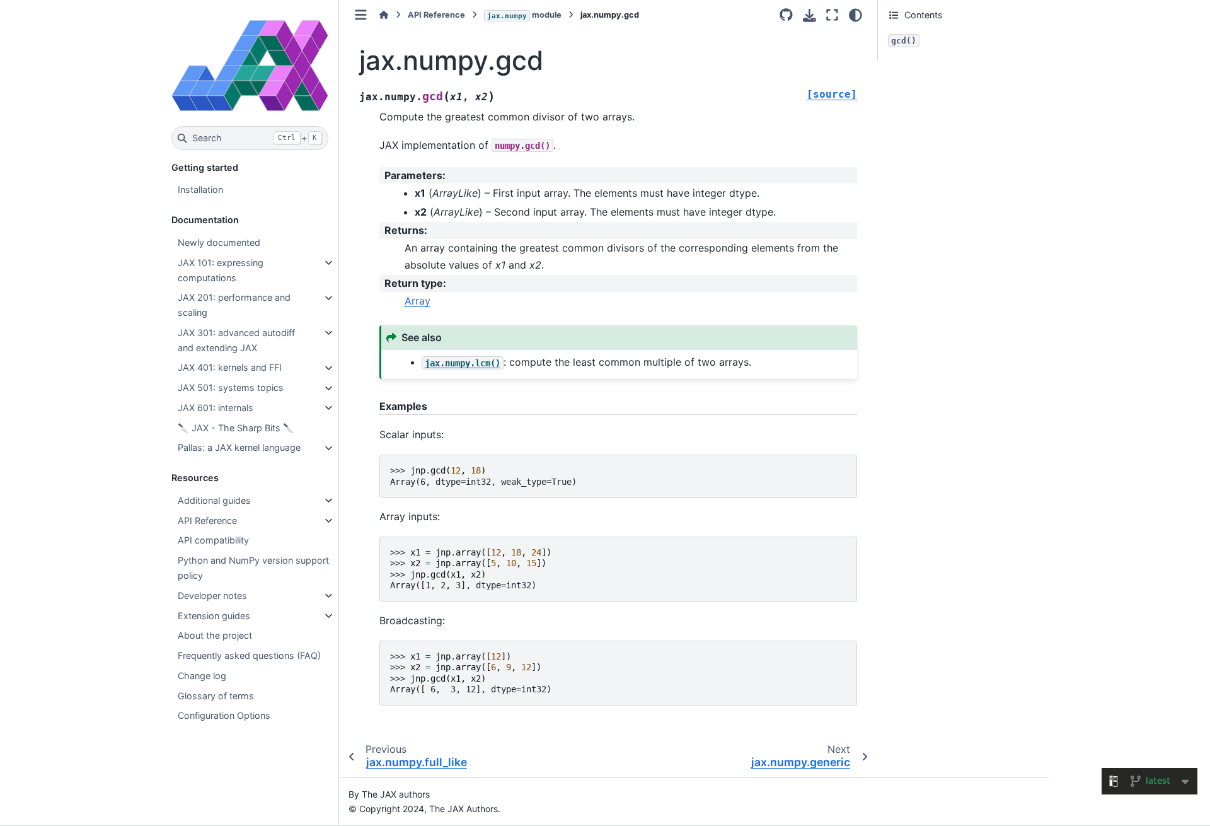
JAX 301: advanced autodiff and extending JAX (236, 340)
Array (417, 300)
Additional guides (214, 500)
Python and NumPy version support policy (253, 568)
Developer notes (212, 595)
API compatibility (213, 540)
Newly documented (219, 242)
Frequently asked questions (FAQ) (249, 656)
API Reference (207, 520)
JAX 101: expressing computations (220, 270)
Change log (202, 675)
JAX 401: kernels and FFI (230, 368)
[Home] (384, 14)
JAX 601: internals (215, 407)
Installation (200, 190)
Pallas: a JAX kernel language (239, 448)
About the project (215, 636)
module (524, 15)
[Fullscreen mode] (832, 15)
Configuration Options (224, 716)
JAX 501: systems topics (231, 388)
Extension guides (214, 615)
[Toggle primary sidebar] (360, 15)
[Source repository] (786, 15)
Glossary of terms (216, 695)
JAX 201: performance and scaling (234, 305)
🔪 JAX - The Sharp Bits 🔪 (236, 427)
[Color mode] (855, 15)
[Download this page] (809, 15)
